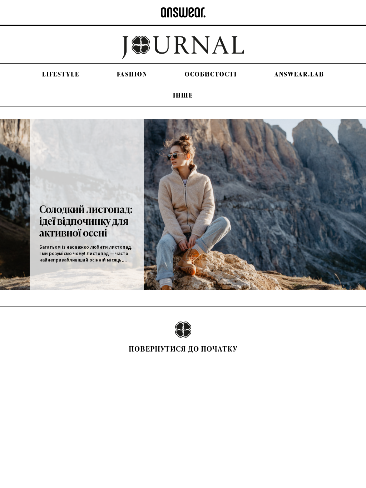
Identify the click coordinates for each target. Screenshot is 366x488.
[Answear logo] (183, 12)
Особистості (211, 74)
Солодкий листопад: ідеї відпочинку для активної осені (86, 220)
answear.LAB (299, 74)
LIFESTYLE (60, 74)
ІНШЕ (183, 95)
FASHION (132, 74)
